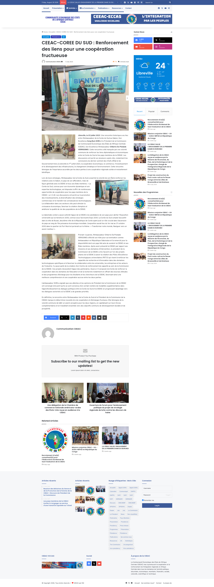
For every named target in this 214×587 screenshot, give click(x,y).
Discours (112, 503)
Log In (157, 505)
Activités (71, 8)
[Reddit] (88, 317)
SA (64, 37)
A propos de (167, 583)
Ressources (116, 8)
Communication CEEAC (53, 61)
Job (118, 510)
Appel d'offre (123, 487)
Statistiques (129, 541)
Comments (165, 111)
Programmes (114, 529)
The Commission (115, 544)
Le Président (114, 514)
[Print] (104, 317)
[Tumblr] (78, 317)
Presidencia (124, 522)
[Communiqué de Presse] (100, 501)
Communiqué (123, 491)
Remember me (149, 500)
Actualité (52, 32)
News (122, 514)
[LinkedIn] (72, 317)
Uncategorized (128, 544)
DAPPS (133, 491)
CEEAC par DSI (79, 583)
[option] (85, 97)
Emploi (130, 506)
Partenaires (113, 518)
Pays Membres (124, 518)
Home (45, 32)
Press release (124, 525)
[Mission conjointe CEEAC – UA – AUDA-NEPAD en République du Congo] (85, 435)
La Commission (87, 8)
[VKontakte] (94, 317)
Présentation (57, 8)
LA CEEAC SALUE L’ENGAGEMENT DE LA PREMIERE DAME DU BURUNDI (115, 447)
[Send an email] (62, 61)
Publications (103, 8)
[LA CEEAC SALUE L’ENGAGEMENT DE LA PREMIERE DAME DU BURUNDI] (115, 435)
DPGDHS (113, 506)
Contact (128, 8)
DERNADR (119, 499)
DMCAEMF (121, 503)
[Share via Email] (99, 317)
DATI (119, 495)
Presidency (113, 525)
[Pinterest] (83, 317)
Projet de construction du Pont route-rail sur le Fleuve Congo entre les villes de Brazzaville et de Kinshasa (159, 178)
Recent (139, 111)
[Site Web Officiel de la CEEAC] (62, 19)
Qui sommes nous (126, 537)
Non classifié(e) (132, 514)
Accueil (46, 8)
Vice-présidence (128, 548)
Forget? (168, 495)
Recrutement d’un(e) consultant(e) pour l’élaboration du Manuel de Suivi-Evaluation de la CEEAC (53, 458)
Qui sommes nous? (147, 583)
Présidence (56, 37)
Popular (151, 111)
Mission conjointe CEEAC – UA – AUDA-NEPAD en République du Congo (84, 449)
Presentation (114, 522)
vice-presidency (115, 548)
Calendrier (113, 491)
